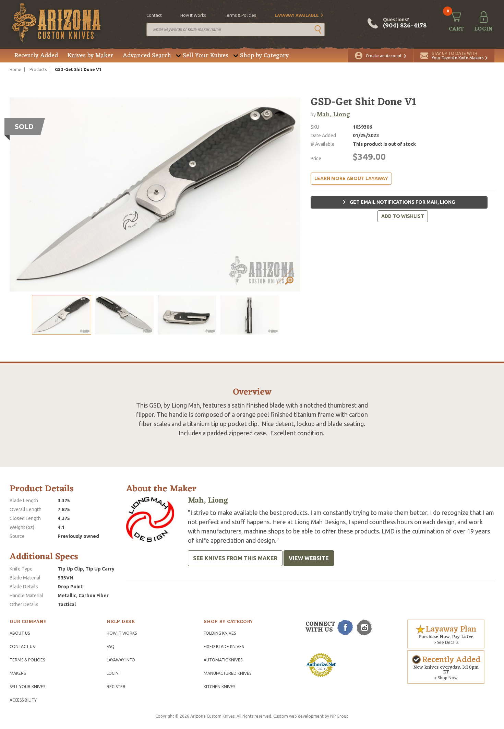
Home (15, 69)
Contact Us (22, 646)
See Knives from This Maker (235, 558)
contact (154, 15)
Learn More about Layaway (351, 178)
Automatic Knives (223, 660)
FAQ (111, 646)
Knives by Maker (90, 55)
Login (113, 673)
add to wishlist (402, 216)
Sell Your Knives (205, 55)
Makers (18, 673)
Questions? (405, 23)
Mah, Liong (333, 114)
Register (116, 686)
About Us (20, 633)
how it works (193, 15)
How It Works (122, 633)
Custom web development (298, 716)
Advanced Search (147, 55)
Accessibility (23, 700)
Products (38, 69)
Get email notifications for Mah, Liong (402, 202)
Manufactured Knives (227, 673)
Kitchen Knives (219, 686)
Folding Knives (220, 633)
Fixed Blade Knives (224, 646)
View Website (309, 558)
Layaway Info (121, 660)
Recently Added (36, 55)
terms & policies (240, 15)
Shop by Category (264, 55)
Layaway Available (297, 15)
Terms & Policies (27, 660)
